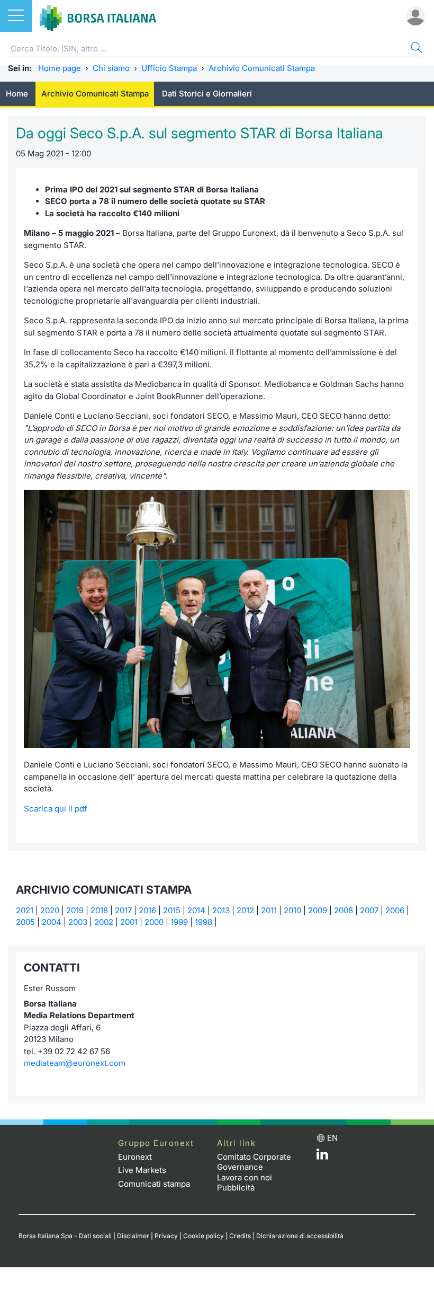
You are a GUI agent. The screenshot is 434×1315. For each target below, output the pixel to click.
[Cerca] (415, 49)
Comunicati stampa (154, 1184)
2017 (123, 910)
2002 (103, 922)
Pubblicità (236, 1187)
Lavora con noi (244, 1177)
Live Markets (142, 1170)
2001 (129, 922)
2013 (221, 910)
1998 (203, 922)
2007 (369, 910)
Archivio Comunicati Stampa (262, 68)
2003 (77, 922)
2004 (51, 922)
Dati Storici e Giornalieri (207, 94)
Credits (240, 1236)
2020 (49, 910)
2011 (269, 910)
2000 (154, 922)
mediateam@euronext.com (74, 1063)
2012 (245, 910)
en (332, 1138)
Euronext (135, 1157)
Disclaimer (133, 1236)
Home (17, 94)
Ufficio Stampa (169, 68)
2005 (25, 922)
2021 (24, 910)
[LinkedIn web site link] (322, 1157)
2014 (196, 910)
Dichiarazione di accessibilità (299, 1236)
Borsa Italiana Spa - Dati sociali (65, 1236)
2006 (394, 910)
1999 (179, 922)
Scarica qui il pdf (55, 809)
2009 (317, 910)
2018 (99, 910)
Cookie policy (203, 1236)
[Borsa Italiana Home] (98, 16)
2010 (292, 910)
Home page (59, 68)
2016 (147, 910)
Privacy (166, 1236)
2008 (343, 910)
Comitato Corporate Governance (254, 1162)
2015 (171, 910)
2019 (75, 910)
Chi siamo (111, 68)
